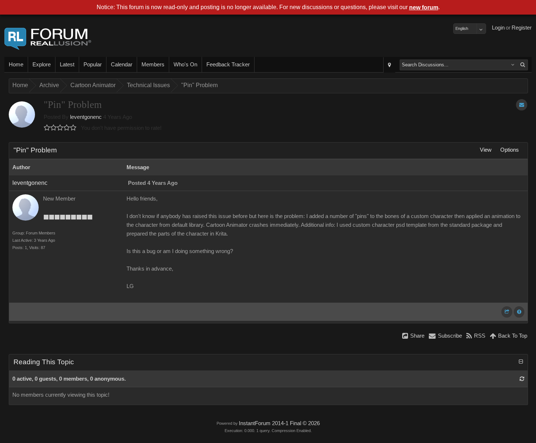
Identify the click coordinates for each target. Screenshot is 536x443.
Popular (92, 64)
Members (152, 64)
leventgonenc (86, 117)
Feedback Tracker (228, 64)
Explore (41, 64)
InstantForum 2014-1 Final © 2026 (279, 423)
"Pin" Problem (199, 85)
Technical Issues (148, 85)
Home (16, 64)
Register (522, 28)
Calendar (121, 64)
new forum (423, 7)
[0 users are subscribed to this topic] (521, 104)
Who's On (185, 64)
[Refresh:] (522, 379)
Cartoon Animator (93, 85)
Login (498, 28)
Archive (49, 85)
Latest (67, 64)
